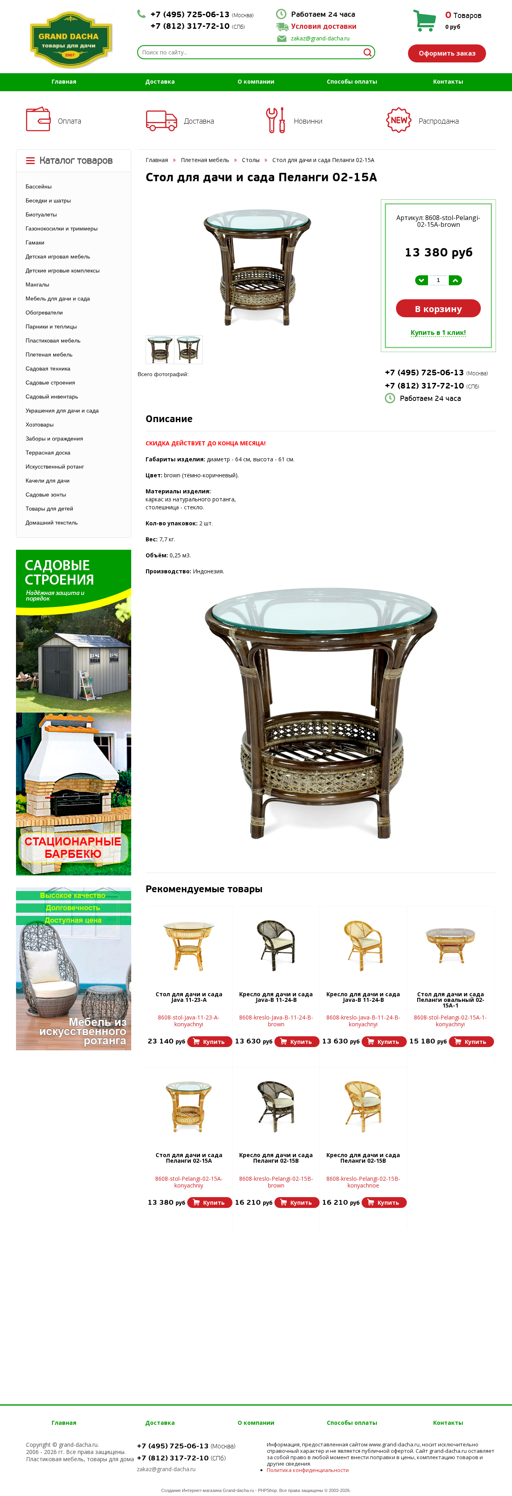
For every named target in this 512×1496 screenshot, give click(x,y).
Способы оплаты (352, 81)
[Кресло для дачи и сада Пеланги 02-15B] (276, 1107)
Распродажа (439, 121)
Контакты (448, 81)
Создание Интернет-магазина (191, 1490)
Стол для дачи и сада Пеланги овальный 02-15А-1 (450, 1000)
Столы (251, 160)
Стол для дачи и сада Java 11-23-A (189, 997)
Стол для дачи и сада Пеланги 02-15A (189, 1158)
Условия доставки (323, 26)
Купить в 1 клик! (438, 332)
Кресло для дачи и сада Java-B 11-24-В (276, 997)
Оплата (69, 121)
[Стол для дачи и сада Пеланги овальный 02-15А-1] (450, 946)
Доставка (160, 81)
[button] (209, 1041)
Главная (64, 81)
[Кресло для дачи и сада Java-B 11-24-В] (276, 946)
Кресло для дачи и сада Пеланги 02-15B (276, 1158)
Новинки (308, 121)
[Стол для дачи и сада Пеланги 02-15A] (189, 1107)
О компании (256, 81)
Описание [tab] (169, 420)
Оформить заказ (447, 53)
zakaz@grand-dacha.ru (320, 38)
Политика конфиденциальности (308, 1470)
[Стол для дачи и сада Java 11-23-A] (189, 946)
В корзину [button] (438, 308)
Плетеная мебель (205, 160)
